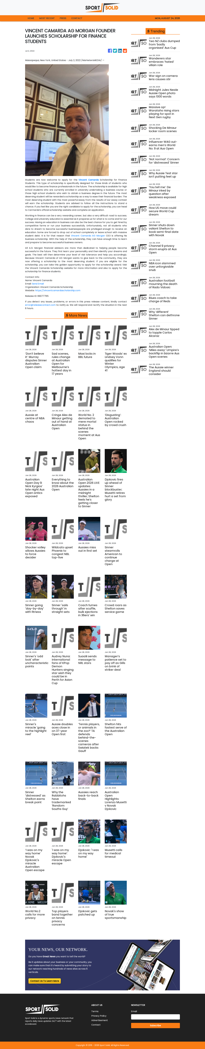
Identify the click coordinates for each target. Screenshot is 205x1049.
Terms (94, 1011)
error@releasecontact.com (40, 305)
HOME (31, 18)
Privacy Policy (98, 1015)
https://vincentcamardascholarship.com (57, 290)
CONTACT (76, 18)
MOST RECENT (47, 18)
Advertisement (99, 1020)
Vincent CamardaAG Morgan (88, 235)
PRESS (63, 18)
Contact (96, 1024)
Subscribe (155, 1025)
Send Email (38, 283)
